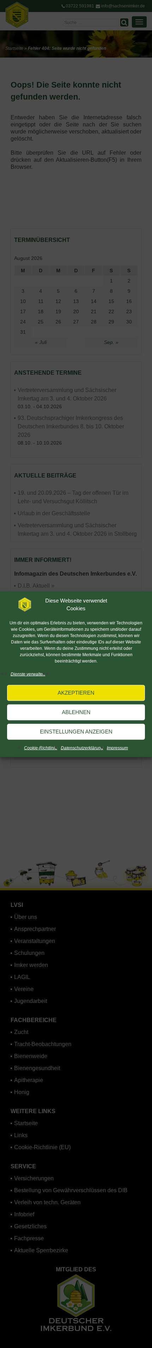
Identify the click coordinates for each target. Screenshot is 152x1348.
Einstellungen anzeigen (76, 732)
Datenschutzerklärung (82, 747)
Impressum (117, 747)
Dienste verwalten (28, 673)
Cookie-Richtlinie (40, 747)
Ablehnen (76, 712)
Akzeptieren (76, 693)
